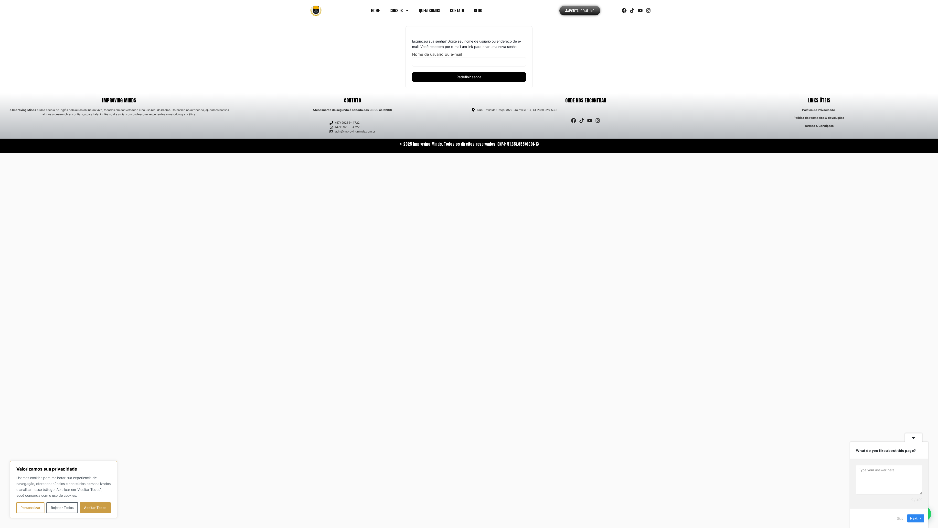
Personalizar (30, 508)
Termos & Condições (819, 126)
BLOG (478, 10)
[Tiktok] (632, 10)
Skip (900, 518)
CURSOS (396, 10)
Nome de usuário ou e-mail (437, 54)
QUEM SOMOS (429, 10)
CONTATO (457, 10)
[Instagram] (648, 10)
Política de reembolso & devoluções (819, 118)
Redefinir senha (469, 77)
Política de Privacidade (818, 110)
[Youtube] (640, 10)
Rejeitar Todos (62, 508)
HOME (375, 10)
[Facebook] (624, 10)
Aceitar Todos (95, 508)
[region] (63, 489)
